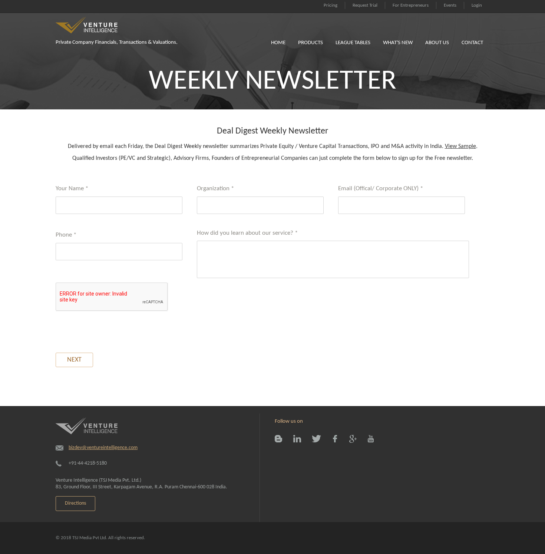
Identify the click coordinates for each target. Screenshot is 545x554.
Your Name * (72, 188)
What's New (398, 43)
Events (450, 5)
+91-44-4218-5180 (88, 463)
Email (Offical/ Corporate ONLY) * (380, 188)
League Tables (353, 43)
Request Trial (365, 5)
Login (477, 5)
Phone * (66, 235)
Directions (75, 503)
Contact (472, 43)
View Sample (460, 146)
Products (310, 43)
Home (278, 43)
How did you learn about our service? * (247, 233)
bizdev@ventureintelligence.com (103, 448)
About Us (437, 43)
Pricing (330, 5)
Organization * (215, 188)
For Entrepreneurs (411, 5)
